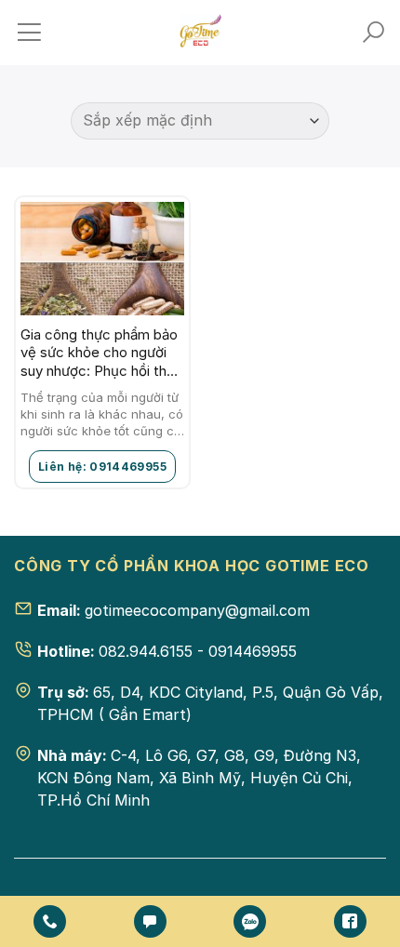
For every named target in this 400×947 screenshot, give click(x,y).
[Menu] (29, 32)
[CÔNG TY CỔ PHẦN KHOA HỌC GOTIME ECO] (200, 32)
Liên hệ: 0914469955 (102, 467)
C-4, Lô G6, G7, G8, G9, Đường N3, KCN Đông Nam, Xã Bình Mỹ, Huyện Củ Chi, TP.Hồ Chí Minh (199, 777)
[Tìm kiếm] (373, 32)
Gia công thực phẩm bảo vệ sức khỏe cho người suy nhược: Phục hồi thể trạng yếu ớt (99, 353)
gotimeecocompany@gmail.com (197, 610)
